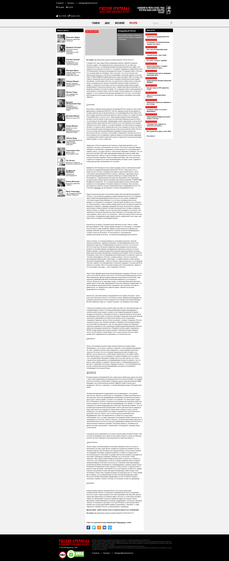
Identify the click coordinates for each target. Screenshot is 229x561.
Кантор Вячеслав (72, 181)
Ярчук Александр (72, 191)
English (70, 7)
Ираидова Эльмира (73, 47)
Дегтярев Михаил (72, 116)
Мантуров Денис (72, 70)
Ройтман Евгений (73, 60)
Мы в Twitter (62, 16)
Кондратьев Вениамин (70, 171)
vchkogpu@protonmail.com (87, 3)
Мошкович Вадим (73, 37)
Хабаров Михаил (72, 81)
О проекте (59, 3)
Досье (107, 23)
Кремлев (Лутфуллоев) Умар (73, 103)
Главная (96, 23)
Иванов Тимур (71, 92)
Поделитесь (121, 522)
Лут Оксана (70, 160)
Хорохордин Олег (73, 150)
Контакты (71, 3)
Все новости (151, 136)
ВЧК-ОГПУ (133, 23)
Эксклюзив (119, 23)
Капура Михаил (72, 126)
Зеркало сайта (75, 16)
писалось (97, 188)
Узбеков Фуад (71, 138)
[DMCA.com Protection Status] (75, 558)
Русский (61, 7)
